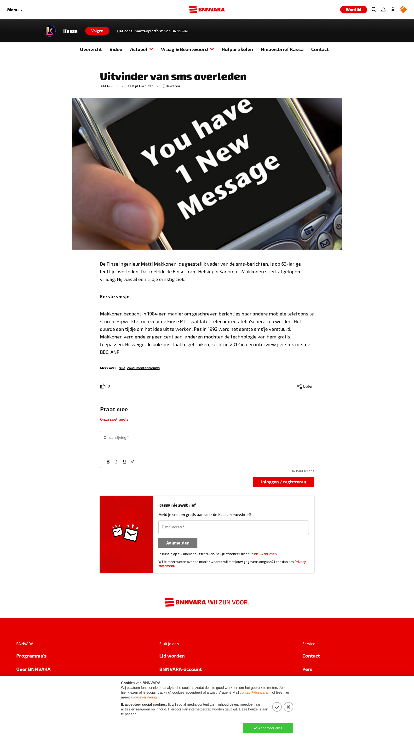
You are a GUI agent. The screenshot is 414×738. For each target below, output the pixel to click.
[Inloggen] (393, 9)
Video (115, 49)
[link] (122, 367)
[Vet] (108, 462)
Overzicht (91, 49)
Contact (320, 49)
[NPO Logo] (403, 10)
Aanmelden (178, 542)
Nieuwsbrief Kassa (282, 49)
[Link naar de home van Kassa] (50, 31)
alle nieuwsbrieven (262, 554)
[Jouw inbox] (383, 9)
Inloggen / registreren (283, 481)
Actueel (138, 49)
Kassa (70, 31)
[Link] (132, 462)
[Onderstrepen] (124, 462)
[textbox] (207, 443)
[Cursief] (116, 462)
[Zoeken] (374, 9)
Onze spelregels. (114, 419)
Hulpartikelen (237, 49)
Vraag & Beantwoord (184, 49)
